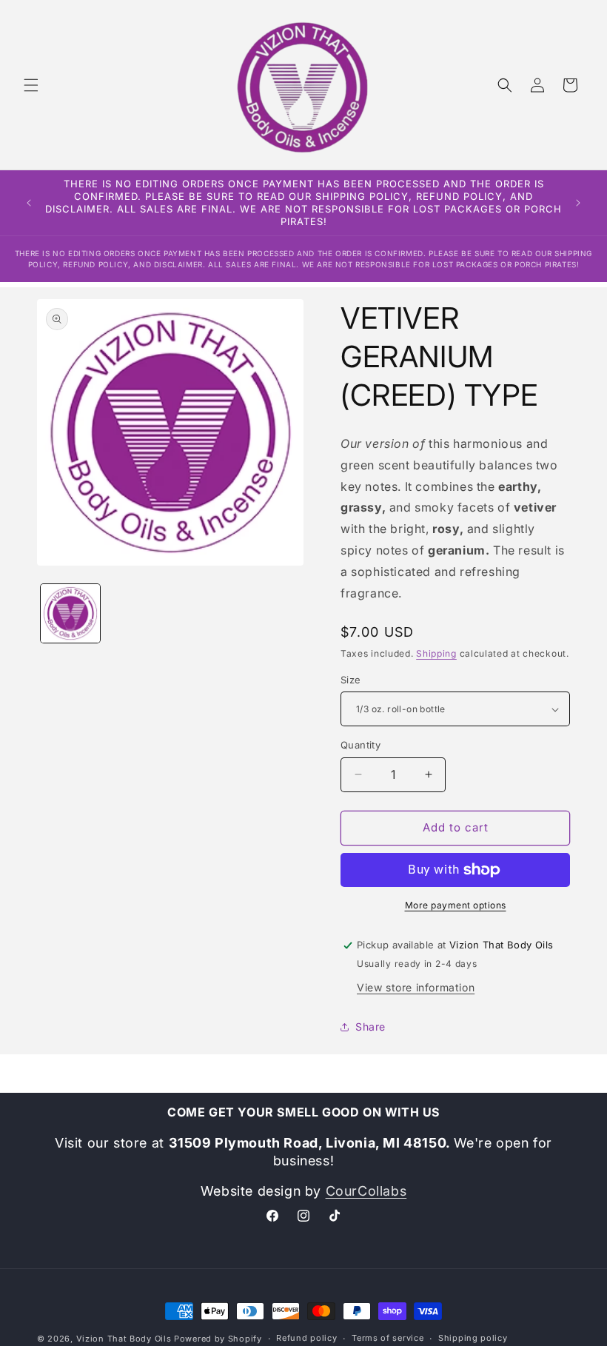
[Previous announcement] (29, 203)
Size (351, 680)
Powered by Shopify (218, 1338)
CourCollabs (366, 1191)
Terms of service (387, 1338)
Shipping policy (473, 1338)
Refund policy (306, 1338)
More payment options (455, 905)
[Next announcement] (578, 203)
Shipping (436, 653)
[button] (31, 85)
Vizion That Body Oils (124, 1338)
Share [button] (370, 1026)
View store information (415, 987)
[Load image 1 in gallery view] (70, 613)
